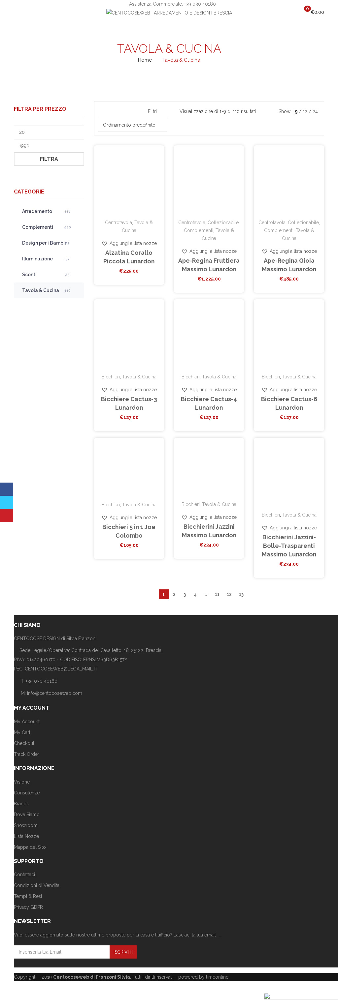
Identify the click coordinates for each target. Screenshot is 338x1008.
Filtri (152, 111)
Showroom (26, 825)
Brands (21, 803)
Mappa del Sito (30, 847)
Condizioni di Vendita (36, 885)
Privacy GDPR (28, 907)
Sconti (46, 274)
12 (229, 594)
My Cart (22, 732)
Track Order (26, 754)
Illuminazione (46, 258)
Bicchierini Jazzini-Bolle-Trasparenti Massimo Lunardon (289, 546)
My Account (27, 721)
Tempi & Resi (28, 896)
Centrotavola (118, 222)
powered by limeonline (203, 977)
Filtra (49, 159)
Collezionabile (223, 222)
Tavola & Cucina (46, 290)
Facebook (6, 489)
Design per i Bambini (46, 243)
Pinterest (6, 515)
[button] (129, 243)
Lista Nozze (26, 836)
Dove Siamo (27, 814)
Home (145, 60)
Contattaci (24, 874)
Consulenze (27, 792)
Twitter (6, 502)
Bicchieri (111, 376)
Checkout (24, 743)
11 (217, 594)
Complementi (46, 227)
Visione (22, 782)
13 (241, 594)
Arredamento (46, 211)
